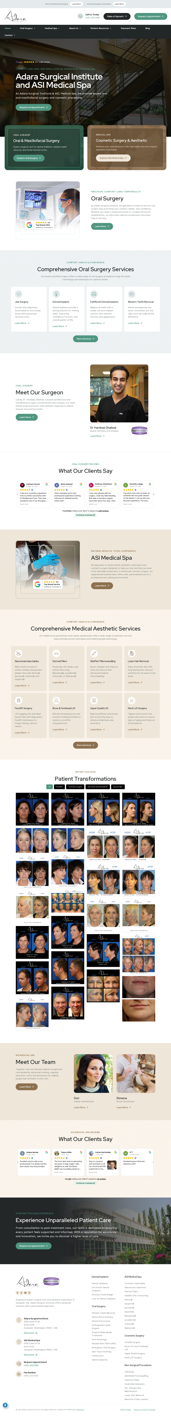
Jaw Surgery (21, 301)
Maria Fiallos (135, 484)
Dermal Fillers (60, 661)
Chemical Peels (132, 1380)
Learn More (76, 4)
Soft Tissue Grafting (101, 1351)
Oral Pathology (99, 1339)
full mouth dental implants (98, 787)
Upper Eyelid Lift (99, 708)
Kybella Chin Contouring (136, 1295)
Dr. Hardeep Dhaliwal (103, 427)
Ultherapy (129, 1372)
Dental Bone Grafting (102, 1317)
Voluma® (129, 1324)
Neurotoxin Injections (135, 1287)
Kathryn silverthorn (34, 484)
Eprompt (80, 1410)
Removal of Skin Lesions (136, 1399)
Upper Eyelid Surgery (135, 1353)
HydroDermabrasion (135, 1384)
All (49, 787)
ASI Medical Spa (32, 1340)
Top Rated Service (52, 584)
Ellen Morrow (100, 484)
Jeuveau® (129, 1307)
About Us (73, 28)
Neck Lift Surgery (137, 708)
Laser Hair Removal (138, 661)
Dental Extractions (101, 1321)
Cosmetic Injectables (135, 1283)
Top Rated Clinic (43, 225)
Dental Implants (61, 301)
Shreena (121, 1098)
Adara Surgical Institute (36, 1318)
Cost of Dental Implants (104, 1298)
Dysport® (129, 1303)
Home (8, 28)
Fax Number (30, 1372)
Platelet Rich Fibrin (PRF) (104, 1343)
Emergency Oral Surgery (104, 1347)
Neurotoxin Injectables (27, 661)
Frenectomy (98, 1355)
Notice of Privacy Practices (144, 1410)
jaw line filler (117, 787)
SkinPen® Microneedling (102, 661)
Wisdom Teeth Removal (141, 301)
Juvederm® (130, 1320)
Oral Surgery (26, 28)
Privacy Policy (125, 1410)
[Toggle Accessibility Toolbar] (5, 1405)
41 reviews (101, 1179)
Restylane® (130, 1316)
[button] (153, 494)
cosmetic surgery (75, 787)
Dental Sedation (100, 1359)
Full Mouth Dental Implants (104, 301)
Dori (76, 1098)
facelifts (59, 787)
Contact (9, 35)
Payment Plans (128, 28)
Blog (147, 28)
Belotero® (130, 1328)
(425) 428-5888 (92, 17)
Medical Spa (51, 28)
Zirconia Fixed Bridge (102, 1294)
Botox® (128, 1299)
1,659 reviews (103, 511)
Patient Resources (99, 28)
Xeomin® (129, 1312)
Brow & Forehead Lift (64, 708)
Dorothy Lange (67, 484)
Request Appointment (35, 1362)
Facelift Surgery (23, 708)
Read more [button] (24, 504)
